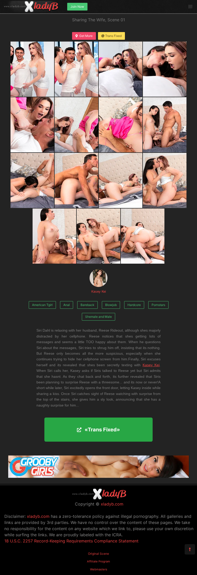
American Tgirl (42, 305)
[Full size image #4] (32, 124)
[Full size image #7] (164, 124)
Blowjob (111, 305)
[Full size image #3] (164, 69)
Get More (86, 36)
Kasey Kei (98, 291)
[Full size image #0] (32, 69)
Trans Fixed (113, 36)
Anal (66, 305)
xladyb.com (112, 504)
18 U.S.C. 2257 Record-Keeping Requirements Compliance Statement (71, 540)
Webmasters (98, 569)
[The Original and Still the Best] (98, 476)
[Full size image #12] (54, 236)
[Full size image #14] (142, 236)
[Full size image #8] (32, 180)
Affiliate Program (98, 561)
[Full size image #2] (120, 69)
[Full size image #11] (164, 180)
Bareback (87, 305)
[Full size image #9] (76, 180)
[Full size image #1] (76, 69)
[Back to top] (190, 549)
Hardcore (134, 305)
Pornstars (158, 305)
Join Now (77, 6)
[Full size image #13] (98, 236)
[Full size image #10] (120, 180)
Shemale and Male (98, 317)
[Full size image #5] (76, 124)
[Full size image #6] (120, 124)
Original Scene (98, 554)
